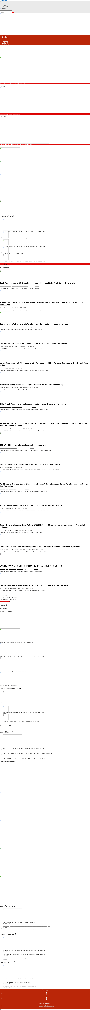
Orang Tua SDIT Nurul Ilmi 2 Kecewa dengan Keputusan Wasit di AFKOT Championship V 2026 (23, 748)
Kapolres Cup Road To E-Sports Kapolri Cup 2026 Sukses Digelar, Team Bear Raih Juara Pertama (24, 758)
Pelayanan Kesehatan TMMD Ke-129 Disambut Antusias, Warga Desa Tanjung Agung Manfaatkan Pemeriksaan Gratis (25, 847)
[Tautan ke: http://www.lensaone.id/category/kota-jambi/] (14, 962)
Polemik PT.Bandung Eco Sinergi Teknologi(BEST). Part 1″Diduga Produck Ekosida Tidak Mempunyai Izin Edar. (26, 704)
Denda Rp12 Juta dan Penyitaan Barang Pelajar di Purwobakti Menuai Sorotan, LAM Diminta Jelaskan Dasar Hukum (25, 160)
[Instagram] (46, 994)
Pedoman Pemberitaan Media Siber (46, 1006)
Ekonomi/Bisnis (3, 83)
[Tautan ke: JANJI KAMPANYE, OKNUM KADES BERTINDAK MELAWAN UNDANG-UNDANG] (5, 562)
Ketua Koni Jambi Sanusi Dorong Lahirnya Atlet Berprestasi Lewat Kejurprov (19, 755)
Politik (5, 368)
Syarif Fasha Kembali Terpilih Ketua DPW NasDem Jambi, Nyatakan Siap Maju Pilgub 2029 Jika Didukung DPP (24, 684)
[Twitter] (46, 993)
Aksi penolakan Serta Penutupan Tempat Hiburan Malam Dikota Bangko (30, 464)
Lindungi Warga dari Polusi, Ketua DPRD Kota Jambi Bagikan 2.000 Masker (16, 186)
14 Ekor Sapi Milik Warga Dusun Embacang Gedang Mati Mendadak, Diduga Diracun (21, 721)
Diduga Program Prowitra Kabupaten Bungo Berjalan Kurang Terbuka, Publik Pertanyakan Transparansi (22, 655)
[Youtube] (46, 996)
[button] (13, 12)
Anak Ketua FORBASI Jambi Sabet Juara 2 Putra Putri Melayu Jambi (17, 750)
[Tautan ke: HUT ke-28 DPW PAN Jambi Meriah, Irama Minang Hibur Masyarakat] (10, 625)
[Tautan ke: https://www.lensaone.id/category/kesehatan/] (14, 762)
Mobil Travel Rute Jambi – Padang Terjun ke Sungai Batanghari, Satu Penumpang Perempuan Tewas (25, 950)
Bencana (2, 114)
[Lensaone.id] (3, 8)
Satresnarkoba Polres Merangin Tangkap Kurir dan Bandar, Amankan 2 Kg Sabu (17, 145)
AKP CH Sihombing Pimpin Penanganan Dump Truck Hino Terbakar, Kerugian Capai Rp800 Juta (21, 199)
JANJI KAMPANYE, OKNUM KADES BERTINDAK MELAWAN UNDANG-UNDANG (31, 566)
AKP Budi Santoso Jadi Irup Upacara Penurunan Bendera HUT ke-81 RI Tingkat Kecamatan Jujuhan (24, 261)
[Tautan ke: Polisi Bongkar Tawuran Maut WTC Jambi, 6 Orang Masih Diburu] (6, 252)
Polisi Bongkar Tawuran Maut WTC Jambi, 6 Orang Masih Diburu (17, 253)
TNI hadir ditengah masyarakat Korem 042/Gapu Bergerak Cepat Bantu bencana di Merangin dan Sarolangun (24, 115)
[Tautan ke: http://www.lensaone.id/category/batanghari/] (15, 934)
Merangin (9, 83)
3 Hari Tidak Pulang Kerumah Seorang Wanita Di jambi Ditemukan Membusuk (33, 404)
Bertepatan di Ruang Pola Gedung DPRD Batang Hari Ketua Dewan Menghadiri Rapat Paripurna (24, 954)
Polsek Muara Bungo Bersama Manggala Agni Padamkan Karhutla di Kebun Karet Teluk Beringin (24, 246)
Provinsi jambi (15, 83)
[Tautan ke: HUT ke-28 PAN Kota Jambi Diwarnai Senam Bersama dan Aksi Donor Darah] (10, 639)
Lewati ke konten (3, 0)
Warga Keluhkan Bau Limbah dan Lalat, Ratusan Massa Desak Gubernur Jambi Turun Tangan (20, 819)
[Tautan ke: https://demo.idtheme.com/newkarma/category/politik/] (12, 611)
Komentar (5, 264)
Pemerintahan (13, 428)
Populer (4, 263)
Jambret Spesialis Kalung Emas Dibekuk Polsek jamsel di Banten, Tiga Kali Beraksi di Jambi (20, 173)
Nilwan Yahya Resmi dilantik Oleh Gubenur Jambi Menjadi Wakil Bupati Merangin (34, 585)
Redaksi (46, 1005)
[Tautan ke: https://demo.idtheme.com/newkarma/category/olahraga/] (13, 732)
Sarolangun (17, 114)
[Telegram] (46, 999)
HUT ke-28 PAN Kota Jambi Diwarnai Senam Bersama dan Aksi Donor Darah (16, 641)
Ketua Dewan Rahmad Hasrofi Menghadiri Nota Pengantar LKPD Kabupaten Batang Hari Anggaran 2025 (26, 958)
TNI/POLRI (32, 144)
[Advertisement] (45, 24)
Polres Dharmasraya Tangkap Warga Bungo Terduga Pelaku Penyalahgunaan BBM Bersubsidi (23, 712)
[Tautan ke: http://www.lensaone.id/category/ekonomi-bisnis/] (20, 689)
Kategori (2, 608)
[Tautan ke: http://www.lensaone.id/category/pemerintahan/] (17, 906)
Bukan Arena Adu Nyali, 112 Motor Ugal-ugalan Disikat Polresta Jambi (18, 982)
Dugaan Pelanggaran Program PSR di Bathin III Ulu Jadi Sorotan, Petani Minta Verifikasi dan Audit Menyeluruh (24, 213)
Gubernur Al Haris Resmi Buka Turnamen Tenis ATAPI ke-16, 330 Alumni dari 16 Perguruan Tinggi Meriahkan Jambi (27, 753)
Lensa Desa (2, 428)
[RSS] (46, 1001)
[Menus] (0, 2)
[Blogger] (46, 997)
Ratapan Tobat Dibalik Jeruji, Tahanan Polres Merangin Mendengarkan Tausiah (33, 343)
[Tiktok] (46, 998)
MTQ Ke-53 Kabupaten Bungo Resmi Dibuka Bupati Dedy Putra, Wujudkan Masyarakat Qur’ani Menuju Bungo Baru (28, 929)
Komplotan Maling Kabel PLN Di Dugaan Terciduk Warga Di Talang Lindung (31, 384)
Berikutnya (5, 595)
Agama (1, 346)
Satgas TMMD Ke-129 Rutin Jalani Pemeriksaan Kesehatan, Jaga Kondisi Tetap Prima (18, 875)
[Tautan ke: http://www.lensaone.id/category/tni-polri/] (14, 216)
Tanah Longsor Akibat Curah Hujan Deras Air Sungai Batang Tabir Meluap (31, 505)
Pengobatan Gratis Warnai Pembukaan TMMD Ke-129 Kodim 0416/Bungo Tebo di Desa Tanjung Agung (22, 902)
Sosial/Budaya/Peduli (22, 83)
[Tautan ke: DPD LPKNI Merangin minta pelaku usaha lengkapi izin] (5, 442)
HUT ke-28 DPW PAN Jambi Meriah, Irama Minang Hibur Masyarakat (15, 626)
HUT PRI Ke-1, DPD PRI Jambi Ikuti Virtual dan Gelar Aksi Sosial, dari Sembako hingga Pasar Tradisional (22, 670)
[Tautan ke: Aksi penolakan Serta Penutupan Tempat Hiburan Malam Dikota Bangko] (5, 461)
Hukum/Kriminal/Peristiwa (12, 144)
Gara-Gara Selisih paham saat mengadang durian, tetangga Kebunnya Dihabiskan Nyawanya (40, 546)
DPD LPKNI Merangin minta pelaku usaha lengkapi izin (23, 445)
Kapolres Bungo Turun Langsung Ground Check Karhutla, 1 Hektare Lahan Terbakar (21, 238)
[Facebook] (46, 992)
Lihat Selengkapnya (5, 601)
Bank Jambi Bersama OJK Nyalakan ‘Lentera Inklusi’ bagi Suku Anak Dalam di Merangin (19, 85)
